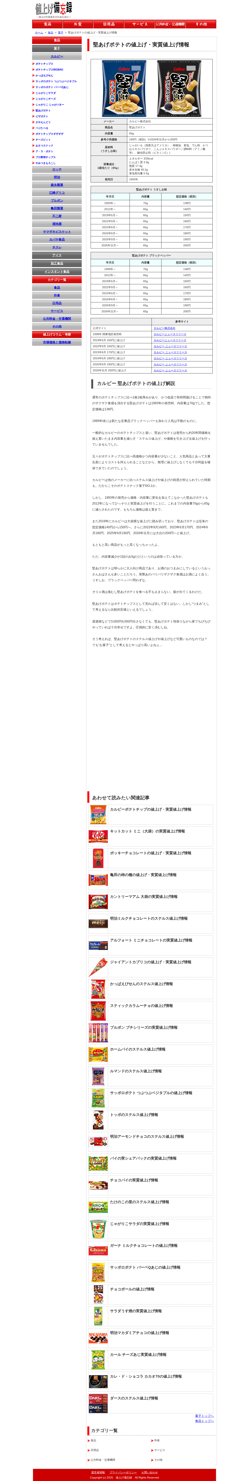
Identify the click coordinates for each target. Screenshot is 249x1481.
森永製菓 (57, 185)
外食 (57, 295)
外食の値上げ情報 (78, 24)
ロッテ (57, 169)
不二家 (57, 216)
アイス (57, 255)
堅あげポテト (43, 110)
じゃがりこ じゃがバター (50, 104)
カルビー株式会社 (164, 328)
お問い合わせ (149, 1472)
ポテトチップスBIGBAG (49, 69)
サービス (57, 311)
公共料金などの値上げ (170, 24)
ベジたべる (42, 128)
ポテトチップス (44, 63)
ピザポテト (42, 116)
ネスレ (57, 247)
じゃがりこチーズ (46, 98)
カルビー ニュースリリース (170, 346)
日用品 (57, 303)
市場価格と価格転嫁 (57, 342)
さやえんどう (43, 122)
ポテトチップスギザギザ (49, 133)
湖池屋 (57, 223)
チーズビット (43, 139)
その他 (57, 326)
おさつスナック (44, 145)
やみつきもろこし (46, 163)
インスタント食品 (57, 271)
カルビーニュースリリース (170, 334)
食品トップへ (204, 1421)
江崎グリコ (57, 192)
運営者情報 (98, 1472)
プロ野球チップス (46, 157)
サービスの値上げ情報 (139, 24)
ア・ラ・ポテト (44, 151)
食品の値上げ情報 (47, 24)
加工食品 (57, 263)
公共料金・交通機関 (57, 318)
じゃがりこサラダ (46, 93)
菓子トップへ (204, 1416)
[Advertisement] (183, 678)
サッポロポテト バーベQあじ (52, 87)
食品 (57, 40)
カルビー (57, 56)
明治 (57, 177)
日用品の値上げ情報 (109, 24)
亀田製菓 (57, 208)
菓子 (57, 48)
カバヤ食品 (57, 239)
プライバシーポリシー (123, 1472)
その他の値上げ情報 (201, 24)
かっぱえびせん (44, 75)
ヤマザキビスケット (57, 231)
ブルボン (57, 200)
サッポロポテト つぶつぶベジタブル (56, 81)
